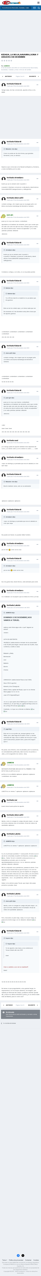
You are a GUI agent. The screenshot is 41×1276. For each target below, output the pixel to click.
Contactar (28, 1260)
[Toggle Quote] (4, 149)
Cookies (36, 1260)
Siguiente (32, 76)
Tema (4, 1260)
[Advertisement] (20, 31)
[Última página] (38, 76)
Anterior (8, 76)
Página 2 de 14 (20, 76)
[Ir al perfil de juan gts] (4, 216)
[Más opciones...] (37, 85)
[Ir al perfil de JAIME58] (4, 764)
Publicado (18, 86)
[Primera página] (2, 76)
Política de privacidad (16, 1260)
